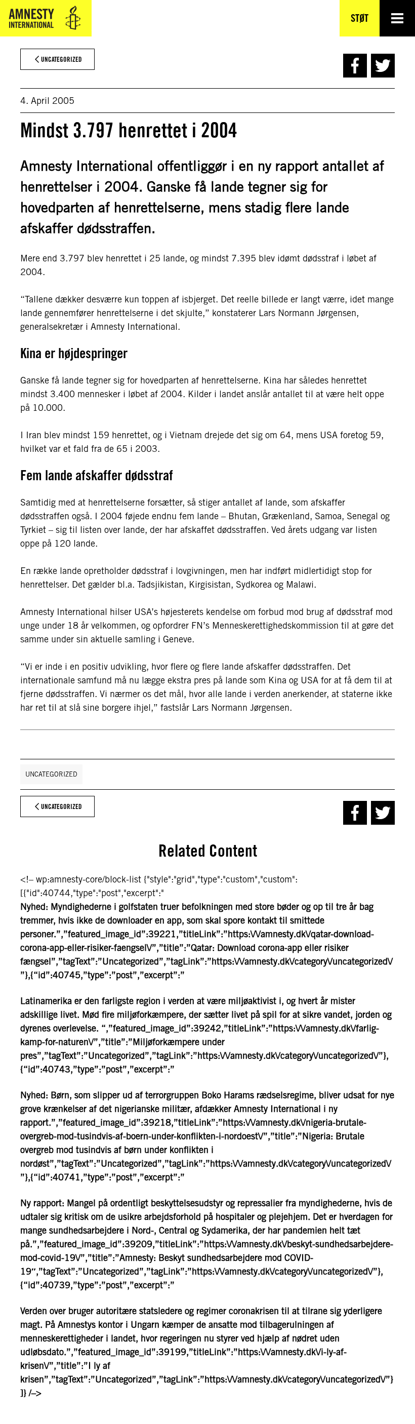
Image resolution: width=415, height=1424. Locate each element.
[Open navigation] (397, 18)
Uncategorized (51, 774)
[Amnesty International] (46, 18)
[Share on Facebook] (355, 66)
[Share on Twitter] (383, 66)
